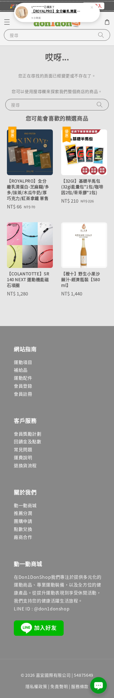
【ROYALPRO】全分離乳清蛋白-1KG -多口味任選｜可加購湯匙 (57, 11)
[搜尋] (101, 34)
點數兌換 (23, 529)
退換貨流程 (25, 465)
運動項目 (23, 362)
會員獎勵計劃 (28, 433)
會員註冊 (23, 393)
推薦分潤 (23, 513)
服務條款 (80, 686)
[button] (7, 22)
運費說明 (23, 457)
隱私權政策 (36, 686)
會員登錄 (23, 385)
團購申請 (23, 521)
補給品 (21, 369)
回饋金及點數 (28, 441)
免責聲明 (59, 686)
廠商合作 (23, 537)
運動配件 (23, 377)
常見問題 (23, 449)
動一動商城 (25, 505)
